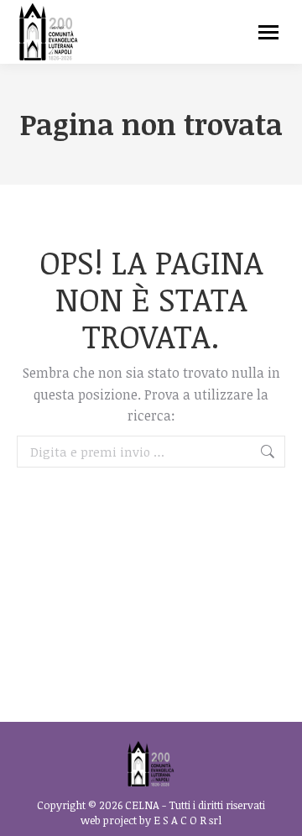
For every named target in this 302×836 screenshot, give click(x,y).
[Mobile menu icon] (268, 32)
